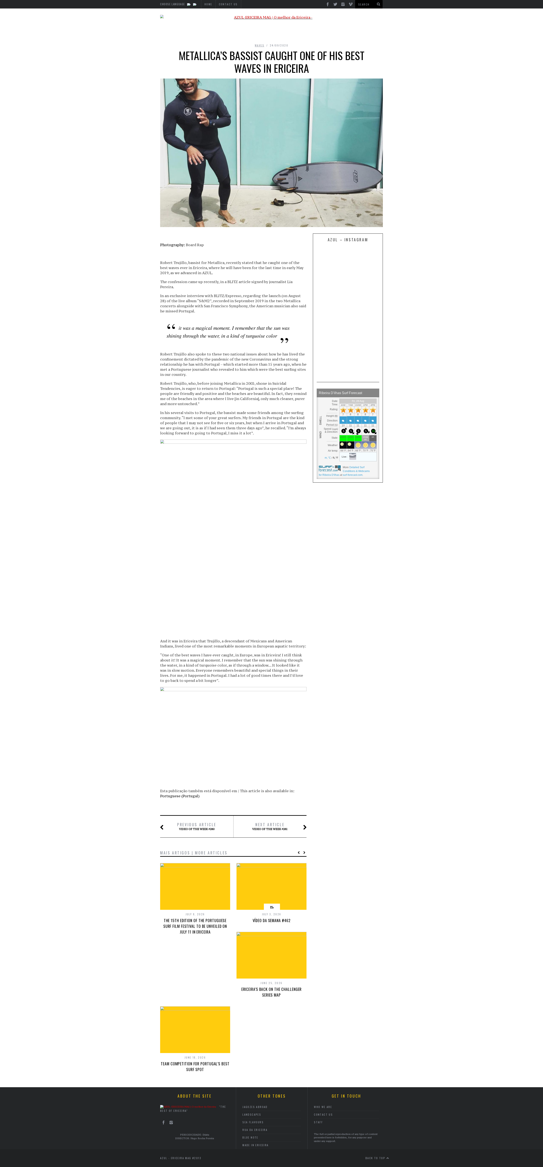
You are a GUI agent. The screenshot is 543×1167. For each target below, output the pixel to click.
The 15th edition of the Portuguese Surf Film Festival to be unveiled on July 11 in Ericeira (195, 926)
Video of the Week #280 (196, 826)
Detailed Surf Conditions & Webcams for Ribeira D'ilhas (344, 471)
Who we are (323, 1107)
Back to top (375, 1158)
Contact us (323, 1114)
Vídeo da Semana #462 (272, 920)
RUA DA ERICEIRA (254, 1130)
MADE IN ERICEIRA (255, 1145)
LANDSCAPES (251, 1114)
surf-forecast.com (352, 474)
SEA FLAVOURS (253, 1122)
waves (259, 45)
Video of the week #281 (270, 826)
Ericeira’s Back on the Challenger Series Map (271, 992)
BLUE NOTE (250, 1137)
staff (318, 1122)
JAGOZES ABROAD (255, 1107)
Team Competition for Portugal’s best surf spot (195, 1066)
